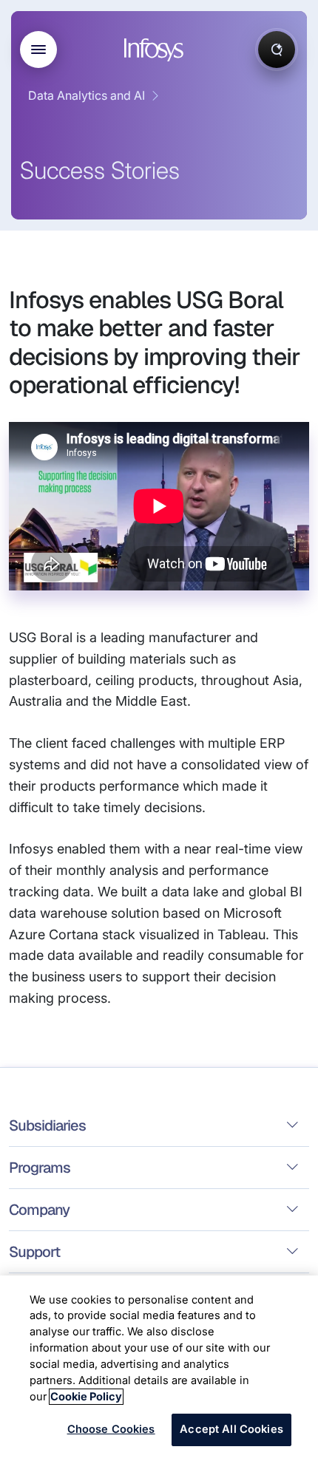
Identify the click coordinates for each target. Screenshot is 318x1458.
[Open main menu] (38, 49)
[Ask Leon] (276, 49)
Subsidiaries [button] (47, 1125)
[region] (159, 1366)
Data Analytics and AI (86, 95)
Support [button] (34, 1251)
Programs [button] (39, 1167)
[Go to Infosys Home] (156, 50)
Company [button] (39, 1209)
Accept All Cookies (231, 1429)
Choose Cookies (111, 1429)
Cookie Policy (86, 1396)
